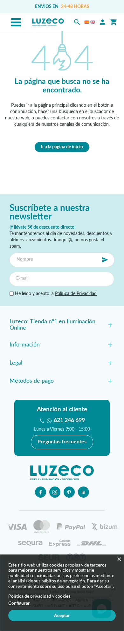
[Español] (86, 22)
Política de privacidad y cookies (39, 596)
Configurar (19, 603)
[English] (92, 22)
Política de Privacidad (76, 294)
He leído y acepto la (55, 294)
